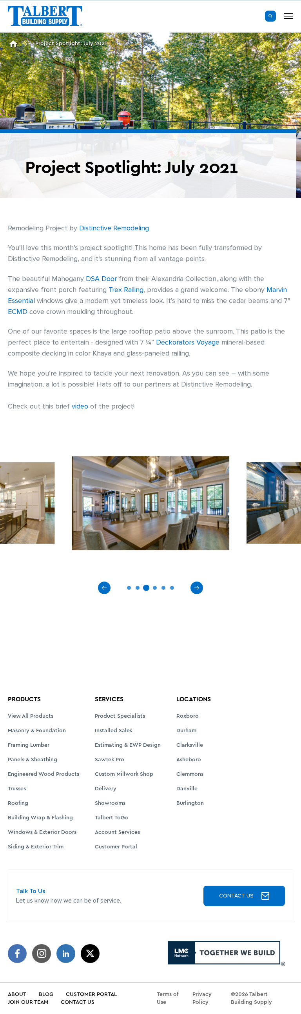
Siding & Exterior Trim (35, 847)
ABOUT (17, 994)
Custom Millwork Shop (124, 774)
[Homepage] (13, 43)
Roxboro (187, 716)
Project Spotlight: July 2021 (71, 43)
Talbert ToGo (111, 818)
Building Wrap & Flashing (40, 818)
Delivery (105, 789)
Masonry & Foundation (37, 730)
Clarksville (189, 745)
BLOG (46, 994)
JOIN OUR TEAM (28, 1002)
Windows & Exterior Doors (42, 832)
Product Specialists (120, 716)
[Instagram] (41, 953)
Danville (187, 789)
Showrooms (110, 803)
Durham (186, 730)
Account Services (117, 832)
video (80, 406)
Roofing (18, 803)
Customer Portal (116, 847)
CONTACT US (236, 895)
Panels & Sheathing (32, 759)
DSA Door (101, 279)
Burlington (190, 803)
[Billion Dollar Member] (226, 953)
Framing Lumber (28, 745)
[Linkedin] (65, 953)
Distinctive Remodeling (114, 228)
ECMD (17, 312)
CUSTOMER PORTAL (91, 994)
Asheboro (188, 759)
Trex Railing (126, 290)
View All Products (30, 716)
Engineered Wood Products (43, 774)
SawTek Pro (109, 759)
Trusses (17, 789)
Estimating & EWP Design (128, 745)
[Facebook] (17, 953)
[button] (270, 16)
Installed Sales (113, 730)
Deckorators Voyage (187, 342)
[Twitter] (90, 953)
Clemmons (189, 774)
